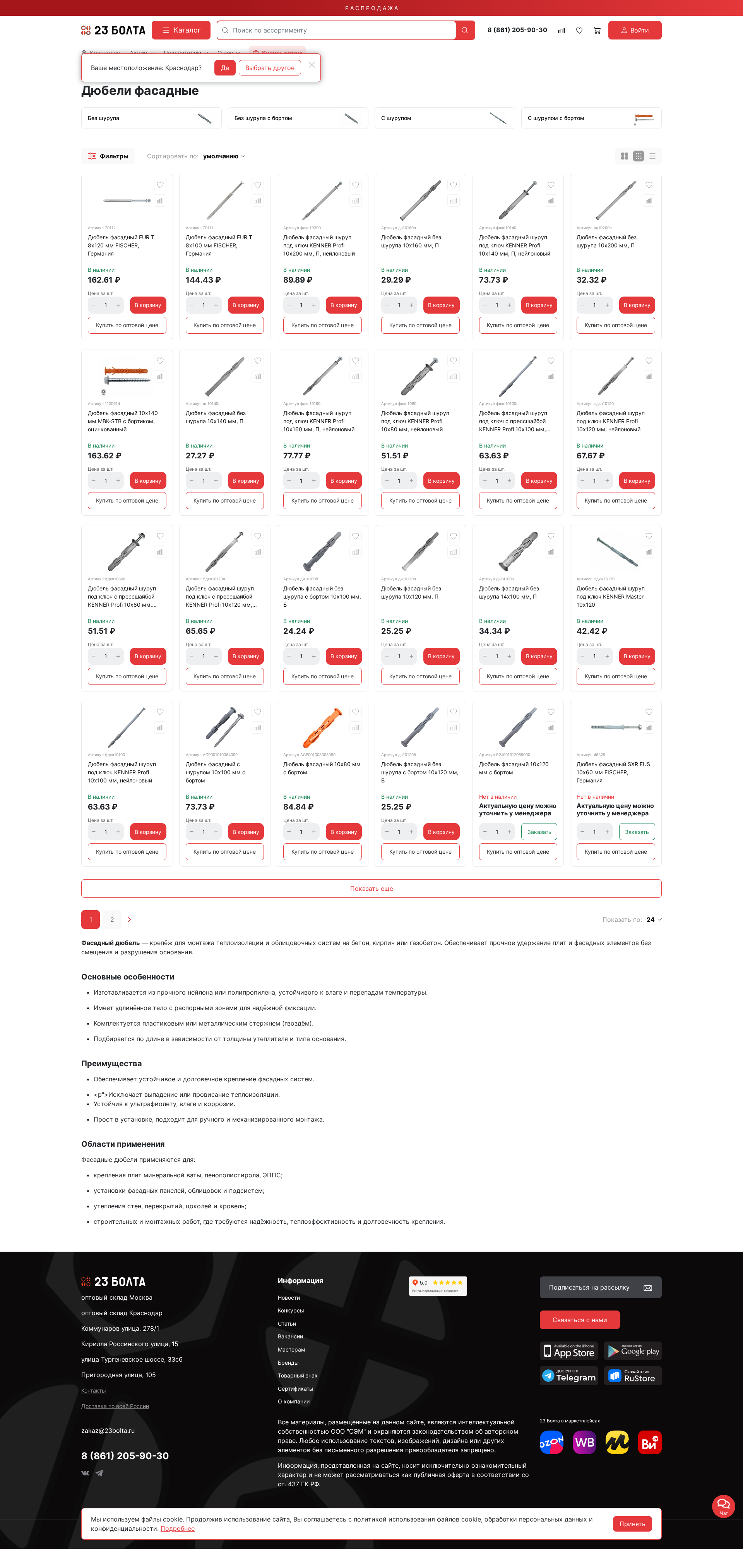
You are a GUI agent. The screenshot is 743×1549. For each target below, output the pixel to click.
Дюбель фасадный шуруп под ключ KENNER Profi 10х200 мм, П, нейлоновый (319, 245)
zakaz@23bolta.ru (108, 1430)
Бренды (288, 1362)
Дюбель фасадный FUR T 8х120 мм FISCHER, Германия (121, 245)
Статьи (287, 1323)
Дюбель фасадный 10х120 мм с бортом (514, 768)
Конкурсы (291, 1310)
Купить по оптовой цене (127, 325)
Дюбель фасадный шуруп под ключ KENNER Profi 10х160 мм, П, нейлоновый (318, 421)
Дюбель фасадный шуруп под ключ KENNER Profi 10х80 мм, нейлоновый (415, 421)
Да (225, 68)
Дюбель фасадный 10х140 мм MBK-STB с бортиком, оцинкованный (123, 421)
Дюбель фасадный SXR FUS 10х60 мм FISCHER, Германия (613, 772)
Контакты (93, 1390)
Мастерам (291, 1349)
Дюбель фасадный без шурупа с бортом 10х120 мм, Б (420, 772)
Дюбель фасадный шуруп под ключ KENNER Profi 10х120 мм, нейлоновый (611, 421)
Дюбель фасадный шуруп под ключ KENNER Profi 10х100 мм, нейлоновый (122, 772)
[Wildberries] (584, 1442)
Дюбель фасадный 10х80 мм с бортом (322, 768)
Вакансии (290, 1336)
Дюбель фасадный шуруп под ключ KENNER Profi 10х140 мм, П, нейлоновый (514, 245)
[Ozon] (551, 1442)
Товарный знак (298, 1375)
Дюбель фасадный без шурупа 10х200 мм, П (607, 241)
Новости (289, 1297)
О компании (294, 1401)
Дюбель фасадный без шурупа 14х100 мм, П (509, 592)
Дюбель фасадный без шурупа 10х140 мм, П (216, 417)
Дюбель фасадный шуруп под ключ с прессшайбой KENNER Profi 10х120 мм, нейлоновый (220, 598)
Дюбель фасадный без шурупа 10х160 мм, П (411, 241)
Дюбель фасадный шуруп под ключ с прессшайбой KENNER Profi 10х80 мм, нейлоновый (122, 598)
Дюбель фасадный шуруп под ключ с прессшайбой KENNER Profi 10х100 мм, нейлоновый (513, 422)
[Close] (312, 64)
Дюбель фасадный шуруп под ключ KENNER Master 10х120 (611, 596)
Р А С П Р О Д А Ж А (371, 8)
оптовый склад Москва (116, 1297)
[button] (108, 156)
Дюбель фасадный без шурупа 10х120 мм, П (411, 592)
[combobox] (336, 30)
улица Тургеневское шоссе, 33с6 (132, 1359)
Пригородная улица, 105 (118, 1375)
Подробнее (178, 1528)
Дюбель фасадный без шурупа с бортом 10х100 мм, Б (322, 596)
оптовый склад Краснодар (122, 1313)
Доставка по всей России (115, 1406)
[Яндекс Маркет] (617, 1442)
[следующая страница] (129, 919)
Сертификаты (295, 1388)
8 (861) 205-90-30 (517, 30)
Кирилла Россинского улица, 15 (129, 1344)
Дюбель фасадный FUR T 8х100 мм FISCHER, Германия (219, 245)
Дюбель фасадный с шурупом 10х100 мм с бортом (215, 772)
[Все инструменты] (650, 1442)
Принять (632, 1524)
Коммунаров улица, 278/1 (120, 1328)
